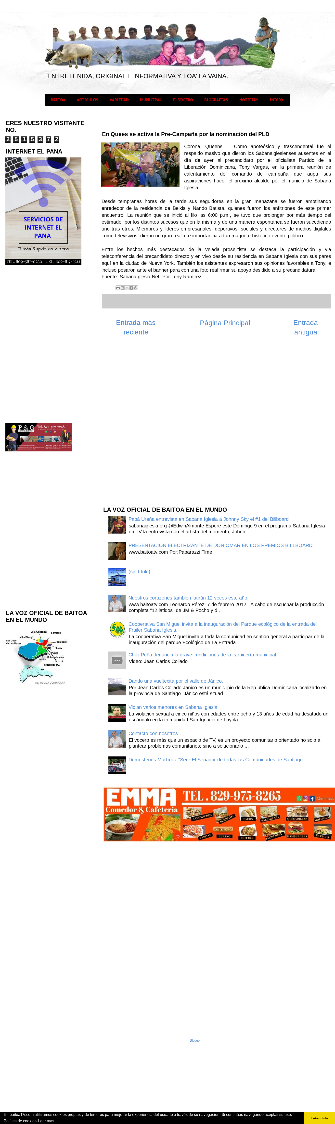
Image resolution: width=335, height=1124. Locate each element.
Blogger (195, 1040)
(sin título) (139, 571)
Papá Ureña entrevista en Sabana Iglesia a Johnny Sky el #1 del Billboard (209, 519)
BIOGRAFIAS (216, 99)
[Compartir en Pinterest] (135, 287)
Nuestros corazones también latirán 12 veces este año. (189, 597)
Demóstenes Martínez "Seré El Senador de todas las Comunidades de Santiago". (217, 759)
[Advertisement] (139, 423)
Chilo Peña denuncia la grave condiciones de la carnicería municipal (202, 654)
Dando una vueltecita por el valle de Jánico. (176, 681)
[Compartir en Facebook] (131, 287)
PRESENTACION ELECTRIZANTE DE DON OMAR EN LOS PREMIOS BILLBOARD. (221, 545)
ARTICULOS (87, 99)
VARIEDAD (119, 99)
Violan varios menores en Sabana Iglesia (173, 707)
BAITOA (58, 99)
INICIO (276, 99)
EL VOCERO (183, 99)
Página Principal (225, 323)
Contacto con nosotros (153, 733)
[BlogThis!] (122, 287)
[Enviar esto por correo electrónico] (118, 287)
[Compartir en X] (126, 287)
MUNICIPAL (151, 99)
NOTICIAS (248, 99)
